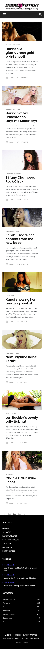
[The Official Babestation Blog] (22, 5)
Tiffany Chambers (13, 173)
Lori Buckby (11, 413)
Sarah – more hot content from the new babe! (20, 239)
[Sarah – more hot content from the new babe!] (22, 217)
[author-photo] (7, 78)
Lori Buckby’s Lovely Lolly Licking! (22, 419)
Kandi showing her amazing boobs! (21, 301)
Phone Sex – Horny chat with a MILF (18, 586)
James (12, 78)
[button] (4, 14)
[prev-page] (4, 514)
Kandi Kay (10, 295)
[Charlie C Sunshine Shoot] (22, 460)
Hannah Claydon (13, 109)
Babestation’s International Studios (19, 578)
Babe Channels (8, 565)
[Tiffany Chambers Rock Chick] (22, 160)
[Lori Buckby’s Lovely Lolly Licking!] (22, 400)
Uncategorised (12, 231)
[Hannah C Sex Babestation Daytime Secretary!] (22, 95)
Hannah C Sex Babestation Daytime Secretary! (21, 117)
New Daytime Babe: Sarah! (21, 359)
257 (19, 514)
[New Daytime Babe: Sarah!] (22, 339)
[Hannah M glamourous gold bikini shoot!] (22, 31)
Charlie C (10, 474)
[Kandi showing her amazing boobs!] (22, 282)
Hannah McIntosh (13, 45)
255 (9, 514)
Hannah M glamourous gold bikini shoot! (20, 53)
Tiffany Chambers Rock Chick (20, 179)
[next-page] (24, 514)
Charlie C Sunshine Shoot (21, 480)
